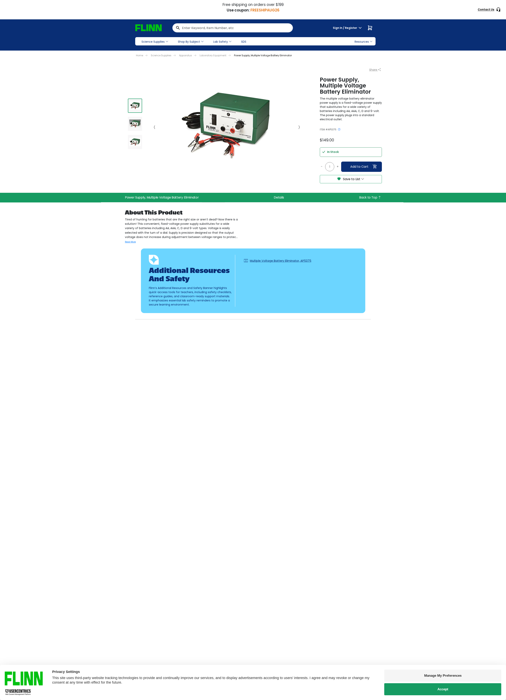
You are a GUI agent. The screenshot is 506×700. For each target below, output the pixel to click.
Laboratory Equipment (213, 55)
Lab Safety (220, 42)
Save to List (351, 179)
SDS (243, 42)
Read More (130, 241)
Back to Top (368, 197)
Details (279, 197)
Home (139, 55)
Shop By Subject (189, 42)
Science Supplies (153, 42)
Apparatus (185, 55)
